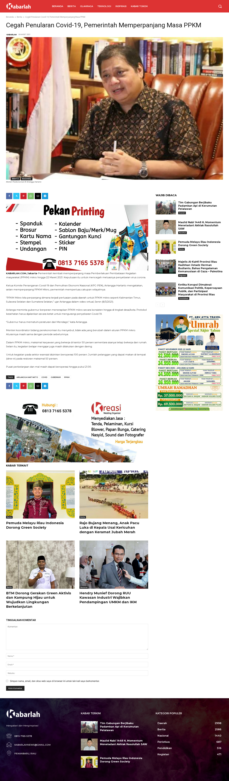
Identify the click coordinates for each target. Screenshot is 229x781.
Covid (44, 377)
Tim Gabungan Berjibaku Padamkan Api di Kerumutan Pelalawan (197, 206)
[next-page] (163, 305)
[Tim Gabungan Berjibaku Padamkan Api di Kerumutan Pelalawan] (166, 207)
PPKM (66, 377)
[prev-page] (158, 305)
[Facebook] (9, 196)
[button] (220, 6)
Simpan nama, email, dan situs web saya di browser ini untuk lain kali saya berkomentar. (55, 681)
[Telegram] (45, 196)
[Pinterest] (23, 196)
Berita (19, 17)
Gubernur (56, 377)
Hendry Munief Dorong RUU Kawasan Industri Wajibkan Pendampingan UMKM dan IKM (108, 597)
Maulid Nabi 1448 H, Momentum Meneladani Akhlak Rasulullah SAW (199, 225)
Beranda (10, 17)
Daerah (182, 213)
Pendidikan (183, 298)
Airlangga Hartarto (27, 377)
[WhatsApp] (31, 196)
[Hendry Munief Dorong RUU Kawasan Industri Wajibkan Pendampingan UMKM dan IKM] (113, 565)
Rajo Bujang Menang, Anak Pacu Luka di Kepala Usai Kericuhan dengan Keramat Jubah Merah (109, 527)
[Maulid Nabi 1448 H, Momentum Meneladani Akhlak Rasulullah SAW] (166, 227)
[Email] (38, 196)
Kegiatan (182, 275)
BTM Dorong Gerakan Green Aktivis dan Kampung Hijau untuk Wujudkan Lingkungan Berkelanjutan (38, 600)
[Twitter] (16, 196)
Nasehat (182, 233)
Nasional (26, 179)
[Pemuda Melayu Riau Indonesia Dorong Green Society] (40, 495)
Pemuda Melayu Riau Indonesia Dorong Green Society (35, 525)
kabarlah (12, 35)
